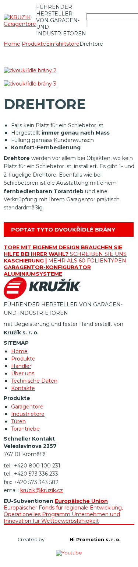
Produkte (23, 358)
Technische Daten (34, 381)
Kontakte (23, 388)
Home (12, 44)
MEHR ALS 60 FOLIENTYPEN (65, 260)
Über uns (22, 373)
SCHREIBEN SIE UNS (65, 250)
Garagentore (27, 406)
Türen (18, 421)
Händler (21, 366)
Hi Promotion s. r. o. (95, 539)
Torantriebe (25, 428)
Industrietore (28, 414)
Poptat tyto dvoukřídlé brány (63, 229)
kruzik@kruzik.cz (41, 490)
